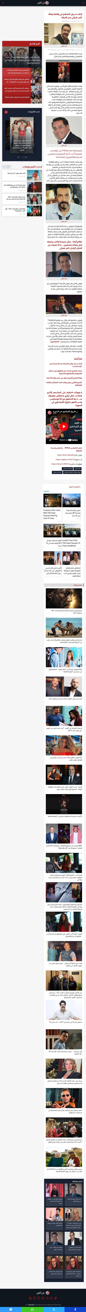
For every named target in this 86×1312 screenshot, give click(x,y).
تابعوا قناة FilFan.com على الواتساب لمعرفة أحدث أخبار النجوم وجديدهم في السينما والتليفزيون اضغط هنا (65, 153)
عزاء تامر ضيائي (57, 472)
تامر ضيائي (77, 468)
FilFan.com (57, 1305)
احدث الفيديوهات (24, 166)
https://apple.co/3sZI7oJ (65, 459)
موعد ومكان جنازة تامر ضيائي (72, 472)
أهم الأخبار (34, 43)
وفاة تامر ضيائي (67, 468)
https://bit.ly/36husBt (65, 455)
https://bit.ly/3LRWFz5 (60, 464)
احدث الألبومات (34, 112)
